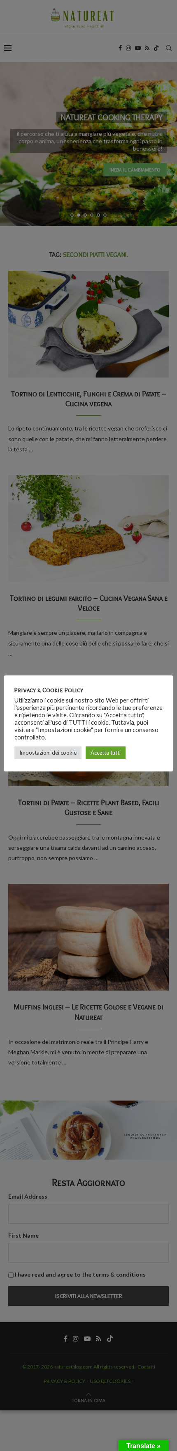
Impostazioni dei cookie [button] (48, 752)
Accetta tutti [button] (106, 752)
